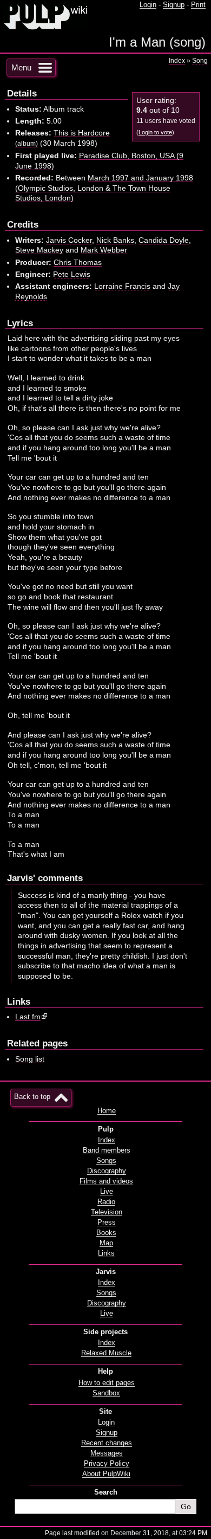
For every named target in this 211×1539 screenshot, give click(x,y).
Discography (106, 1171)
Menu (21, 67)
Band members (106, 1150)
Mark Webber (104, 249)
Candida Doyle (164, 240)
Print (198, 5)
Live (106, 1191)
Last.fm (28, 1016)
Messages (106, 1453)
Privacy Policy (106, 1463)
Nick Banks (115, 240)
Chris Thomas (78, 262)
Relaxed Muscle (106, 1353)
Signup (173, 5)
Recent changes (106, 1443)
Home (106, 1111)
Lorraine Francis (122, 286)
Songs (106, 1161)
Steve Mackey (39, 249)
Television (106, 1212)
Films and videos (106, 1181)
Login (148, 5)
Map (106, 1243)
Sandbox (106, 1393)
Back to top (32, 1097)
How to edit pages (106, 1383)
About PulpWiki (106, 1474)
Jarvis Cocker (69, 240)
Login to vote (155, 132)
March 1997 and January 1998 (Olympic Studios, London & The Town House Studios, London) (104, 187)
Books (106, 1233)
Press (106, 1222)
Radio (106, 1202)
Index (177, 60)
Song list (29, 1059)
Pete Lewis (71, 274)
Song (200, 60)
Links (106, 1253)
